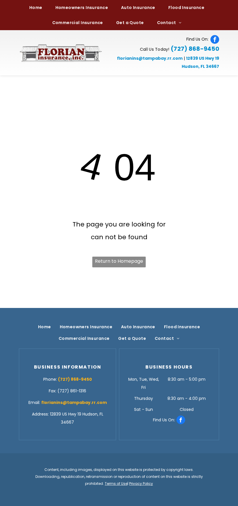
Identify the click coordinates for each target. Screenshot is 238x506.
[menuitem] (38, 7)
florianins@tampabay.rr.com (150, 58)
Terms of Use (116, 483)
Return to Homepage (119, 261)
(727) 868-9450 (195, 49)
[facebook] (214, 39)
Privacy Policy (141, 483)
